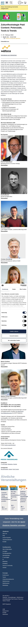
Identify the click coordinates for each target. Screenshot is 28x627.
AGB (4, 609)
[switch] (24, 317)
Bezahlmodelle (4, 469)
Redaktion (5, 563)
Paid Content (16, 469)
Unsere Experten (7, 537)
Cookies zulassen (14, 331)
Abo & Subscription (7, 549)
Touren (4, 577)
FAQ (4, 535)
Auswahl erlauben (14, 335)
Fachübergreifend (7, 553)
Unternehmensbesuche (8, 579)
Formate (5, 573)
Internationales (6, 555)
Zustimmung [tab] (5, 289)
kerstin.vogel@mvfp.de (10, 445)
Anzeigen (5, 551)
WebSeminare (6, 581)
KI (3, 559)
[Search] (11, 2)
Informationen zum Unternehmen (9, 55)
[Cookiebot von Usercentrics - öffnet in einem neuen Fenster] (20, 285)
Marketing (10, 464)
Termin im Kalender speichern (13, 38)
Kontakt (4, 541)
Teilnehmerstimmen (7, 539)
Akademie (6, 531)
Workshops (5, 585)
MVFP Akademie (2, 2)
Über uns (5, 533)
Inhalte (10, 469)
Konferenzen (6, 575)
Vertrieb (15, 464)
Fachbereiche (7, 547)
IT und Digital (4, 464)
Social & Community (7, 565)
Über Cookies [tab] (23, 289)
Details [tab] (14, 289)
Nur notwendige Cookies (14, 340)
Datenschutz (6, 610)
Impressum (5, 614)
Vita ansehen (4, 165)
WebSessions (6, 583)
